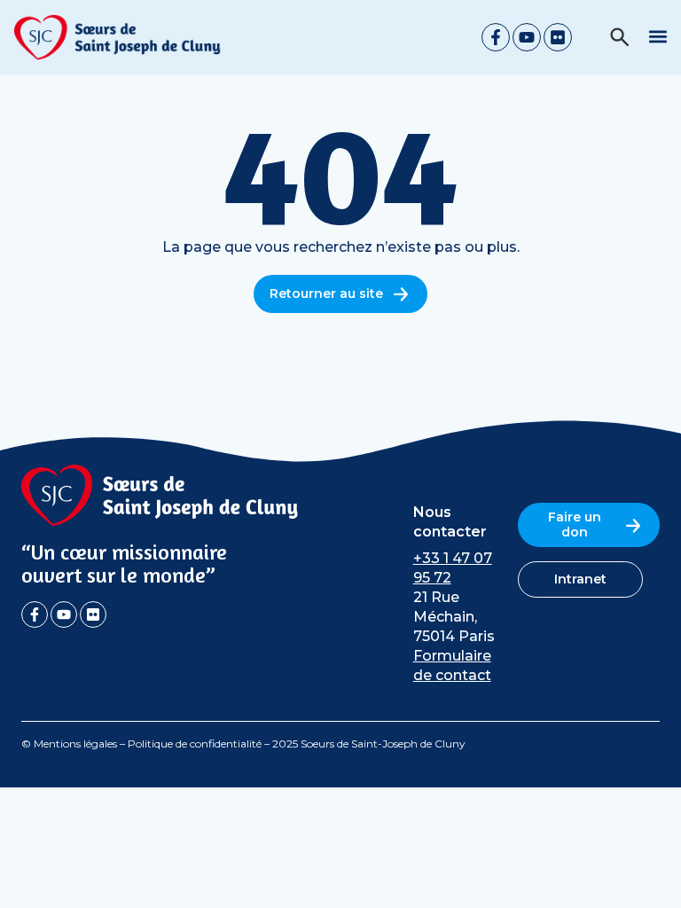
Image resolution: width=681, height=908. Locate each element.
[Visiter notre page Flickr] (93, 614)
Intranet (580, 579)
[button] (657, 36)
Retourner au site (326, 293)
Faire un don (574, 524)
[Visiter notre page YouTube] (64, 614)
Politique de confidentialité (195, 743)
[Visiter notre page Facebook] (34, 614)
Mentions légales (75, 743)
